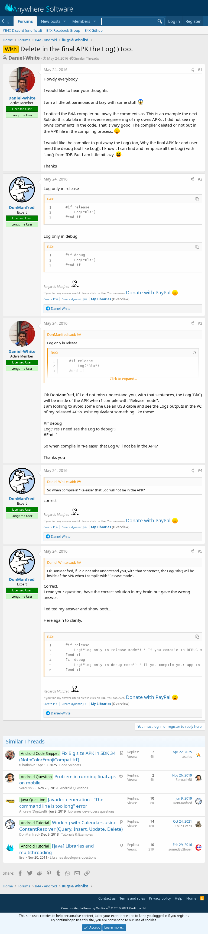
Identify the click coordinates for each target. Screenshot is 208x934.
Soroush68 (27, 788)
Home (191, 898)
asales (187, 756)
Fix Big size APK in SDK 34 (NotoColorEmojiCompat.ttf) (67, 756)
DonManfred (22, 207)
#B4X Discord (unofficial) (22, 30)
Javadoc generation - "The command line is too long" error (61, 802)
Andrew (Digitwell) (33, 811)
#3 (200, 323)
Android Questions (74, 788)
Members (81, 21)
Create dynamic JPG (73, 299)
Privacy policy (160, 898)
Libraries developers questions (91, 811)
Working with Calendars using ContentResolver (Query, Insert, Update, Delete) (71, 825)
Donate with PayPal (148, 292)
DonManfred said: (61, 334)
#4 (200, 470)
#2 (200, 179)
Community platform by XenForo (104, 908)
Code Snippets (70, 765)
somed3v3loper (180, 849)
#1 (200, 69)
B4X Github (93, 30)
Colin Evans (183, 826)
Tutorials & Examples (77, 834)
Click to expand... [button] (123, 378)
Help (178, 898)
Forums (25, 21)
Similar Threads (86, 58)
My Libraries (101, 299)
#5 (200, 551)
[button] (64, 21)
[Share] (192, 69)
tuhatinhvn (27, 765)
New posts (50, 21)
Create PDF (51, 299)
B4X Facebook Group (63, 30)
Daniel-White (24, 57)
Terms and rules (132, 898)
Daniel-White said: (61, 481)
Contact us (107, 898)
